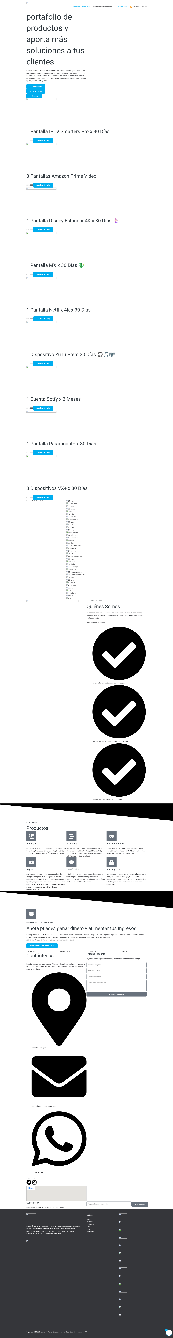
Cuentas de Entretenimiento (103, 7)
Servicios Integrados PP (78, 1332)
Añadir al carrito (43, 140)
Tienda (88, 1227)
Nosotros (76, 7)
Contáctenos (122, 7)
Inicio (88, 1219)
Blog (88, 1229)
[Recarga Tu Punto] (31, 7)
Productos (86, 7)
